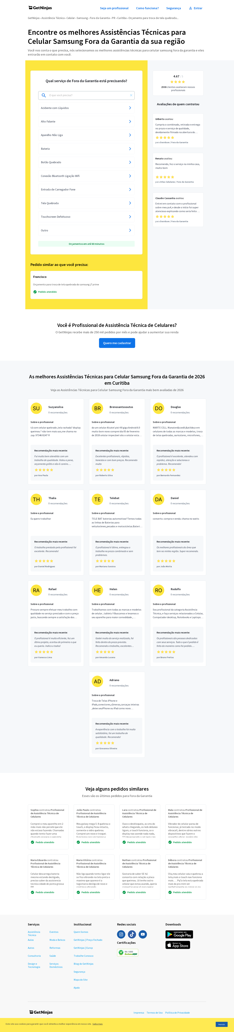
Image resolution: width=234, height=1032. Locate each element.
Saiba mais (97, 1023)
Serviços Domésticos (56, 965)
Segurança (173, 8)
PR (113, 18)
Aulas (31, 939)
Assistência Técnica (53, 18)
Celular (71, 18)
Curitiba (122, 18)
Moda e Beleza (57, 939)
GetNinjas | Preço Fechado (88, 939)
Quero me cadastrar (117, 343)
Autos (31, 947)
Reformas (55, 947)
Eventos (54, 931)
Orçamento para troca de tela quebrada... (153, 18)
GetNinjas (34, 18)
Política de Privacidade (177, 1012)
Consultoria (34, 955)
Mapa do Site (81, 979)
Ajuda (77, 987)
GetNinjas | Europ (83, 947)
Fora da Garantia (100, 18)
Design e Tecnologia (34, 965)
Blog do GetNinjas (83, 963)
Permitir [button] (221, 1024)
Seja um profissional (114, 8)
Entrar (198, 8)
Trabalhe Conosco (83, 955)
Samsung (82, 18)
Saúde (53, 955)
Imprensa (139, 1012)
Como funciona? (147, 8)
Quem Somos (81, 931)
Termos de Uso (155, 1012)
